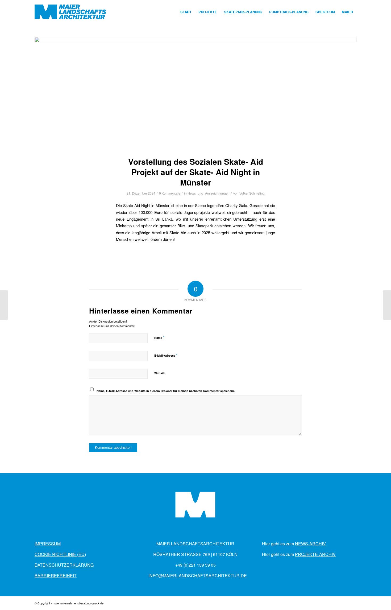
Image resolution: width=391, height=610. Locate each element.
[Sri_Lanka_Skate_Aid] (195, 93)
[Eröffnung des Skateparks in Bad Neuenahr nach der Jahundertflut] (387, 305)
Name (159, 337)
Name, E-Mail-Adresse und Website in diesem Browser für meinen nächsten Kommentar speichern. (166, 391)
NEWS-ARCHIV (310, 544)
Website (159, 373)
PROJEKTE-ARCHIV (315, 554)
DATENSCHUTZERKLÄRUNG (64, 565)
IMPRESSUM (48, 544)
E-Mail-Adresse (165, 355)
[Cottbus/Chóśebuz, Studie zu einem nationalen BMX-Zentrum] (4, 305)
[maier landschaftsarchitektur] (71, 12)
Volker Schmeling (252, 193)
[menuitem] (186, 12)
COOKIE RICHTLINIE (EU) (60, 554)
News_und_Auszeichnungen (209, 193)
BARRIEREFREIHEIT (56, 575)
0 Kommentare (169, 193)
